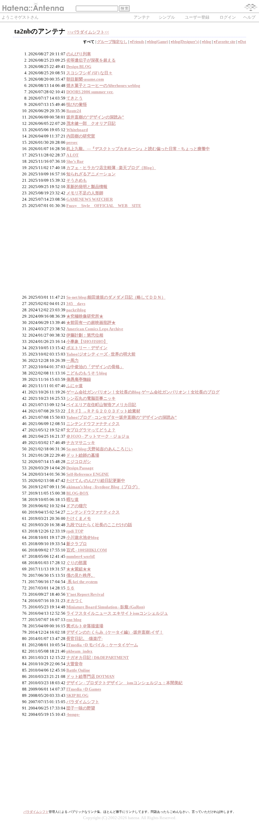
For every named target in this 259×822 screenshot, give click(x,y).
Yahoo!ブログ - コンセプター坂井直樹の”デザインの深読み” (121, 417)
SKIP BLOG (77, 695)
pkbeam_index (79, 651)
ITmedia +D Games (83, 689)
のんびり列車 (78, 54)
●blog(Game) (157, 42)
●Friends (137, 42)
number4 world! (80, 556)
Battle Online (78, 670)
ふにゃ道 (74, 385)
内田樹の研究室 (80, 136)
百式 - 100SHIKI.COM (86, 550)
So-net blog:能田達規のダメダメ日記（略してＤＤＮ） (116, 297)
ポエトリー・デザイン (86, 347)
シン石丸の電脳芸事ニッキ (91, 398)
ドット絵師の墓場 (82, 455)
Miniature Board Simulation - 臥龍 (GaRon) (105, 607)
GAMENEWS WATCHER (89, 199)
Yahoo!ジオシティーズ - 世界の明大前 (101, 354)
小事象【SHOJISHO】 (87, 341)
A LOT (72, 155)
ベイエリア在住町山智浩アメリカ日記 (101, 404)
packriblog (76, 309)
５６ (70, 588)
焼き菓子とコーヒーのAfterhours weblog (103, 85)
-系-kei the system (82, 581)
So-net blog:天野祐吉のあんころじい (99, 449)
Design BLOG (78, 66)
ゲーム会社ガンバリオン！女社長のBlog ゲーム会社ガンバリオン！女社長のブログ (143, 392)
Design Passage (79, 468)
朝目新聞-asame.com (85, 79)
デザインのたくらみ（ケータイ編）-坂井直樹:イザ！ (114, 632)
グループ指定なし (112, 42)
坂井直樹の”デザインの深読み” (95, 117)
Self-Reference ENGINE (87, 474)
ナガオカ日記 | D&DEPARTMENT (97, 657)
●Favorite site (224, 42)
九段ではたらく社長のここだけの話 (99, 524)
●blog (206, 42)
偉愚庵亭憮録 (78, 379)
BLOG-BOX (77, 493)
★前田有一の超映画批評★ (91, 322)
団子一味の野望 (80, 708)
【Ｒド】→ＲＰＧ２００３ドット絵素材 (103, 411)
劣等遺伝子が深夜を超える (91, 60)
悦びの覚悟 (76, 104)
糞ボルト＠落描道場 (84, 626)
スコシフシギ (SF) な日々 (89, 72)
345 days (75, 303)
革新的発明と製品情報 (86, 186)
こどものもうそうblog (86, 373)
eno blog (73, 619)
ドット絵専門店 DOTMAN (90, 676)
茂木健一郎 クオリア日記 (91, 123)
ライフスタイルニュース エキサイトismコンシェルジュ (117, 613)
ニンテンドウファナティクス (93, 423)
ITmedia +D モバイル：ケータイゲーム (102, 644)
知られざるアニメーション (91, 174)
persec (72, 142)
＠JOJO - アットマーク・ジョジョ (98, 436)
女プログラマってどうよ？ (91, 430)
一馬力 (72, 360)
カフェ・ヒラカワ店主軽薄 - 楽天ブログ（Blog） (111, 167)
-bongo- (73, 714)
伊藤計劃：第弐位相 (84, 335)
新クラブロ (76, 543)
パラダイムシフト (82, 701)
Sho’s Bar (75, 161)
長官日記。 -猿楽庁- (84, 638)
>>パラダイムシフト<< (88, 32)
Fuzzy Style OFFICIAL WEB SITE (103, 205)
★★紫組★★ (78, 569)
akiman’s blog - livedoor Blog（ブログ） (103, 486)
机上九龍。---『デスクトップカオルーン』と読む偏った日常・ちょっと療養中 (138, 148)
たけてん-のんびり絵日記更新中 (95, 480)
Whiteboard (77, 129)
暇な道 (72, 499)
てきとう (74, 98)
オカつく (74, 600)
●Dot (242, 42)
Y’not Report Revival (85, 594)
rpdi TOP (74, 531)
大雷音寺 (74, 663)
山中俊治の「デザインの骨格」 (95, 366)
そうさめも (76, 180)
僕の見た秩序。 (80, 575)
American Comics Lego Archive (94, 328)
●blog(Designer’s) (185, 42)
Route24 (73, 110)
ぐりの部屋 (76, 562)
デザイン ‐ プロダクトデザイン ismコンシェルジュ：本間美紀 (124, 682)
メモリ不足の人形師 (84, 193)
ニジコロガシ (78, 461)
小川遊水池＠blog (82, 537)
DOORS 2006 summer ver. (89, 91)
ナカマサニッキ (80, 442)
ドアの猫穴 (76, 505)
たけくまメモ (78, 518)
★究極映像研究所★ (84, 316)
